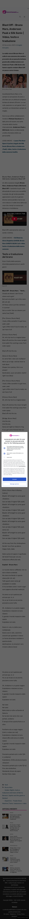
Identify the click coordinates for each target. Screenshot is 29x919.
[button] (14, 457)
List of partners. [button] (22, 466)
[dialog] (14, 459)
